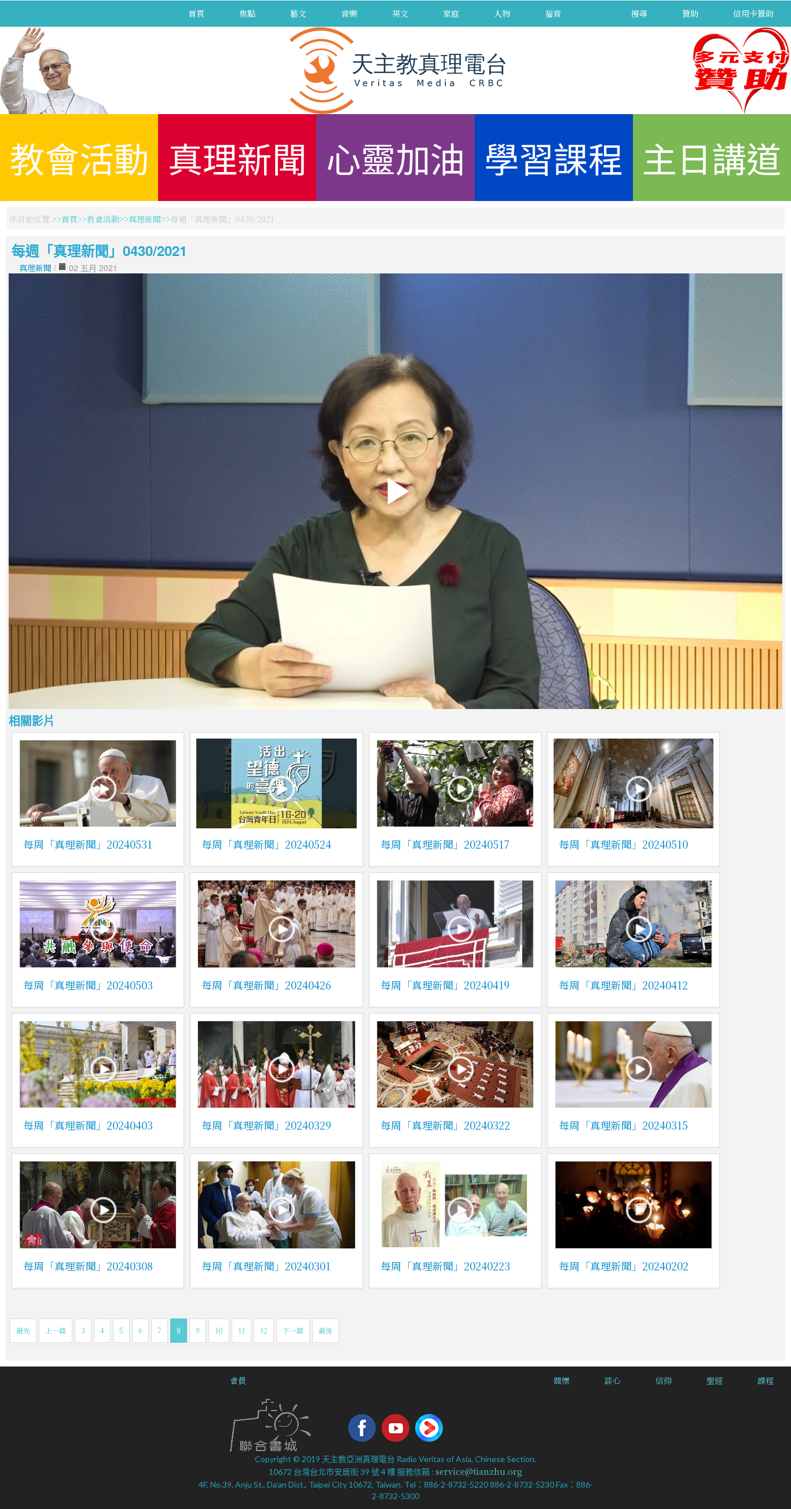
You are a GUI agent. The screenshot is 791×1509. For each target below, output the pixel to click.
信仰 (663, 1380)
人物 (502, 13)
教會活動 (79, 157)
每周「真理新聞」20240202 (624, 1265)
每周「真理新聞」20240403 (88, 1124)
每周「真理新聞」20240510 (623, 844)
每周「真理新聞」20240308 (88, 1265)
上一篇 (55, 1330)
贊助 (690, 13)
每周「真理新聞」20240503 (88, 984)
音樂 (349, 13)
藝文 (298, 13)
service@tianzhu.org (478, 1471)
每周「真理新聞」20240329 (266, 1124)
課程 (765, 1380)
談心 (613, 1380)
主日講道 (711, 157)
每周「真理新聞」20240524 (266, 844)
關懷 (562, 1380)
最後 (325, 1330)
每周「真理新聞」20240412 (623, 984)
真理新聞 (237, 157)
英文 (400, 13)
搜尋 (639, 13)
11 (241, 1330)
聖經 (714, 1380)
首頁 (196, 13)
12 (264, 1330)
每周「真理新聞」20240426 (266, 984)
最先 (23, 1330)
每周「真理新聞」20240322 (445, 1124)
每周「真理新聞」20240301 (266, 1265)
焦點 (247, 13)
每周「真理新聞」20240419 (445, 984)
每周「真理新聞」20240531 (87, 844)
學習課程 (553, 157)
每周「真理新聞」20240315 (623, 1124)
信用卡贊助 (753, 13)
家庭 (451, 13)
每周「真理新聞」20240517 (445, 844)
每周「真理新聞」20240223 (445, 1265)
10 (219, 1330)
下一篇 (293, 1330)
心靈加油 (395, 157)
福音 (553, 13)
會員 (238, 1380)
